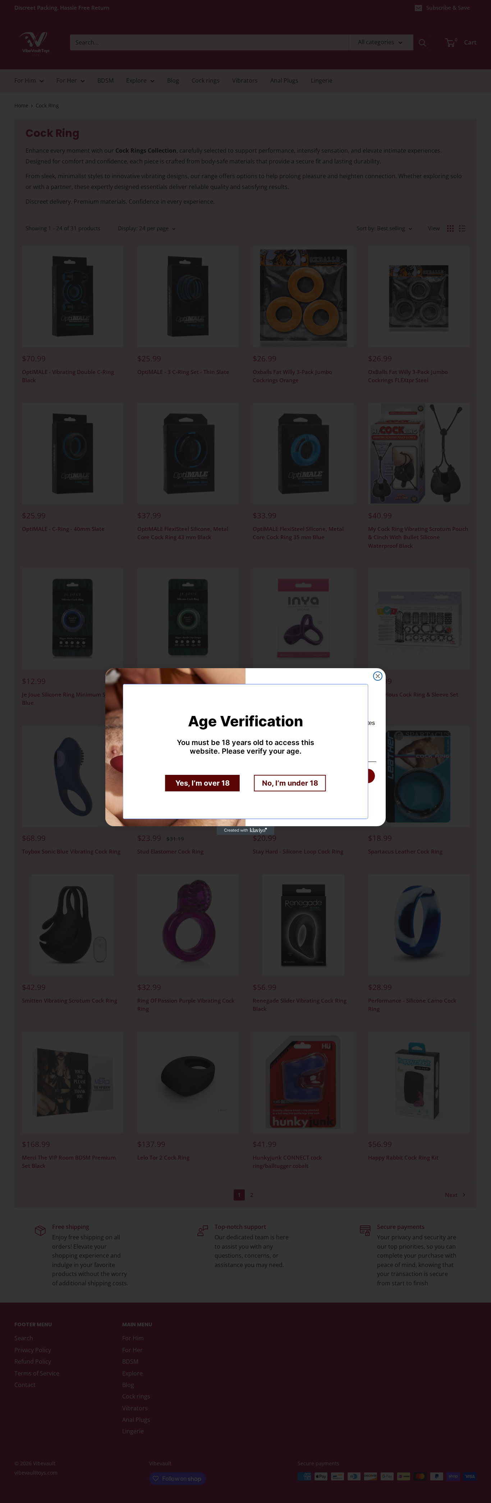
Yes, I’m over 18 (202, 783)
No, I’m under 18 (290, 783)
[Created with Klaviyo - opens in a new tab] (245, 830)
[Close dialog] (377, 676)
